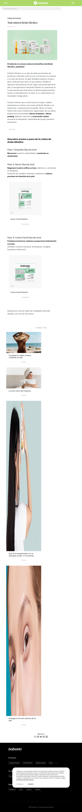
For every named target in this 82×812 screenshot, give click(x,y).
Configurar (19, 784)
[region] (41, 778)
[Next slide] (39, 198)
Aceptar (31, 784)
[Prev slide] (11, 198)
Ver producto (25, 224)
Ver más (24, 362)
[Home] (41, 3)
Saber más (12, 129)
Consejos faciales (14, 18)
